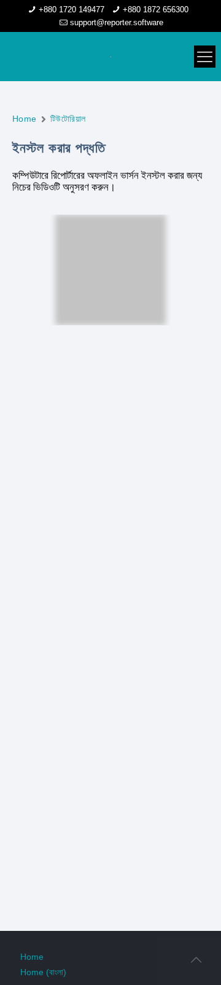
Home (24, 119)
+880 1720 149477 (71, 9)
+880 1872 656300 (155, 9)
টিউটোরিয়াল (68, 119)
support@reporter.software (116, 22)
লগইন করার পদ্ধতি (110, 362)
